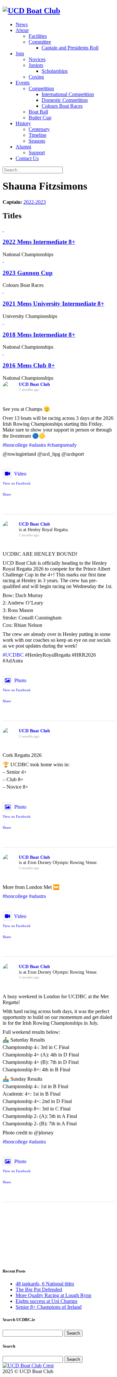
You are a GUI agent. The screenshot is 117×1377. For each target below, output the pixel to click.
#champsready (62, 445)
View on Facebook (17, 483)
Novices (37, 59)
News (22, 24)
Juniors (36, 65)
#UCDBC (13, 655)
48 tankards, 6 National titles (45, 1283)
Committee (40, 42)
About (22, 30)
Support (37, 152)
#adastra (37, 445)
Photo (20, 680)
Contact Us (27, 158)
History (23, 123)
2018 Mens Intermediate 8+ (39, 334)
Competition (41, 88)
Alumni (23, 146)
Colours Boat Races (62, 106)
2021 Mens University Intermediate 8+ (53, 303)
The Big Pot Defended (39, 1289)
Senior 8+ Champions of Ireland (49, 1307)
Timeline (37, 135)
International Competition (68, 94)
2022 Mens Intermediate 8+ (39, 241)
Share (7, 494)
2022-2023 (34, 202)
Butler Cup (40, 117)
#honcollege (15, 445)
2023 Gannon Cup (28, 272)
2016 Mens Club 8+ (29, 365)
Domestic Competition (65, 100)
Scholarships (55, 71)
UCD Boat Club (34, 384)
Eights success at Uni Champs (46, 1301)
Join (20, 53)
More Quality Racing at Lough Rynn (53, 1295)
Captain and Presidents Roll (70, 47)
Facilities (38, 36)
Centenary (39, 129)
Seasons (37, 141)
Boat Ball (38, 112)
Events (23, 82)
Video (20, 473)
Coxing (36, 77)
